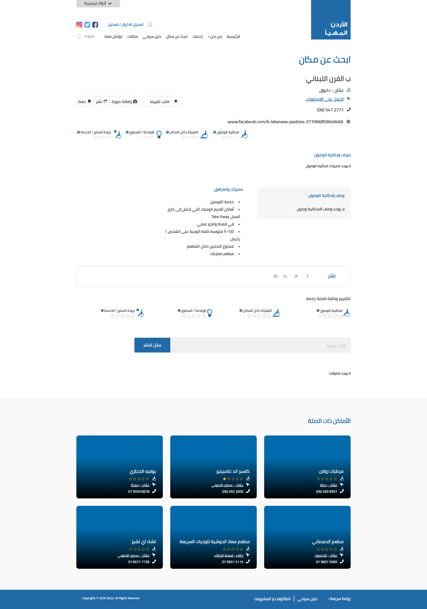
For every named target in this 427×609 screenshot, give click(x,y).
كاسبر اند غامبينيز (233, 471)
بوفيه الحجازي (143, 471)
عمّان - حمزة (140, 485)
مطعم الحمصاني (328, 541)
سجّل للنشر (152, 345)
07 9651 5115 (232, 562)
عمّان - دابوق (331, 90)
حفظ (82, 101)
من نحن (216, 36)
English (90, 36)
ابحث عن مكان (177, 36)
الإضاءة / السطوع (193, 310)
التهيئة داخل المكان (257, 310)
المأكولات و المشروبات (272, 599)
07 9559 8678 (138, 491)
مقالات (132, 36)
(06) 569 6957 (326, 491)
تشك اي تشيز (143, 541)
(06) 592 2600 (232, 491)
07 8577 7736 (138, 562)
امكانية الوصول (331, 310)
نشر (99, 101)
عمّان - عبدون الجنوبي (227, 485)
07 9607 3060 (326, 562)
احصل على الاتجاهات (325, 99)
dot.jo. (110, 598)
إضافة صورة (122, 101)
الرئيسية (233, 36)
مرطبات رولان (331, 471)
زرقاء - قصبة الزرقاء (228, 555)
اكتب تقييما (159, 101)
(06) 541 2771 (330, 110)
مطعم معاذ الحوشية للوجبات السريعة (215, 541)
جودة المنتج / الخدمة (119, 310)
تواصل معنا (113, 36)
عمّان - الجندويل (326, 555)
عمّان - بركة (328, 485)
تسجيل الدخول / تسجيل (126, 24)
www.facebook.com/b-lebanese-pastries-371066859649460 (285, 122)
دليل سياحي (152, 36)
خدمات (197, 36)
